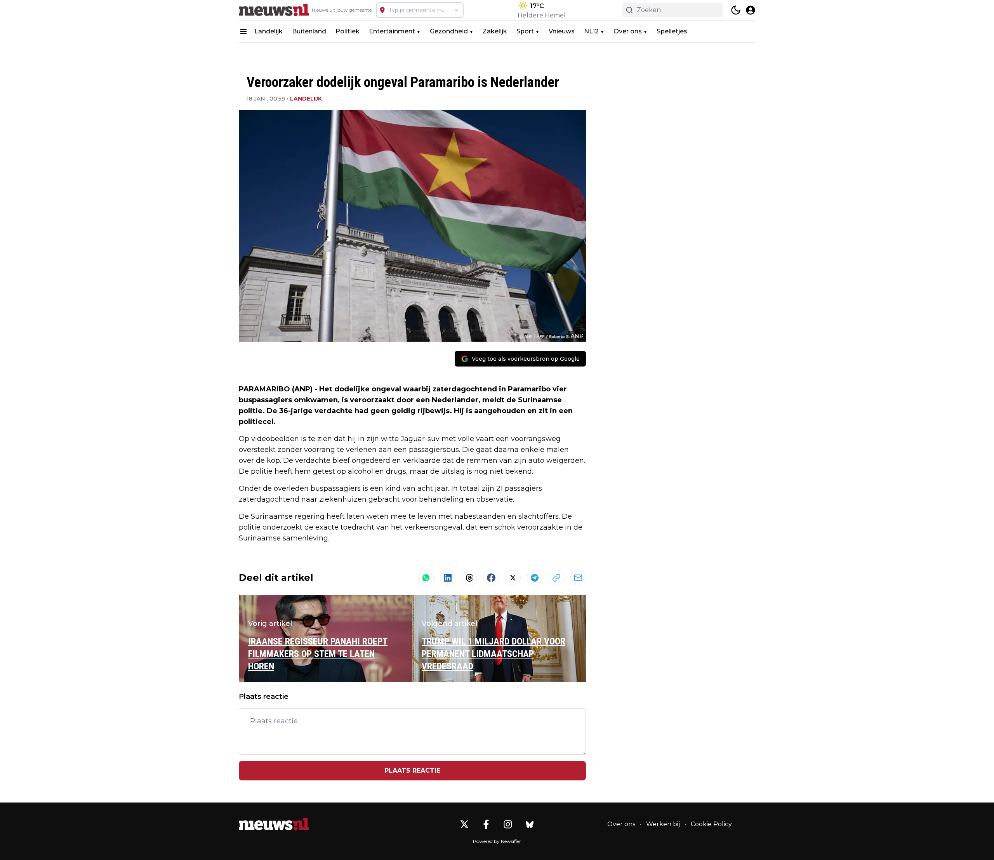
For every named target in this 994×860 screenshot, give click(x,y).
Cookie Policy (711, 824)
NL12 (591, 31)
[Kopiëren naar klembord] (556, 577)
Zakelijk (495, 31)
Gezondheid (449, 31)
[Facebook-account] (486, 824)
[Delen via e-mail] (578, 577)
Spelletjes (672, 31)
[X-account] (464, 824)
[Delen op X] (513, 577)
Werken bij (663, 824)
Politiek (347, 31)
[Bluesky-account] (529, 824)
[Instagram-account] (508, 824)
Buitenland (309, 31)
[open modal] (750, 10)
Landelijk (268, 31)
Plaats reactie (412, 770)
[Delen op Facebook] (491, 577)
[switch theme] (735, 10)
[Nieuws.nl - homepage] (274, 10)
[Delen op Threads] (469, 577)
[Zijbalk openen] (243, 31)
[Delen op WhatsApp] (426, 577)
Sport (525, 31)
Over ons (627, 31)
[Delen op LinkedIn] (447, 577)
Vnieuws (562, 31)
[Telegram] (534, 577)
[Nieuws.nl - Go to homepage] (274, 824)
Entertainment (392, 31)
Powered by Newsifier (497, 841)
